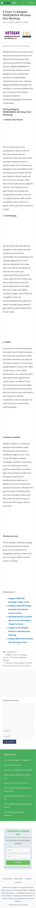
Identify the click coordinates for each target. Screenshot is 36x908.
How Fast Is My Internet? (13, 765)
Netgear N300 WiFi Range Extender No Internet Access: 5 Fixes (19, 609)
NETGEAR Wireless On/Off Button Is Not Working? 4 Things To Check (20, 620)
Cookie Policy (7, 879)
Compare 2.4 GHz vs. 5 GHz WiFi (15, 783)
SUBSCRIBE (18, 862)
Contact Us (18, 882)
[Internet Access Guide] (9, 2)
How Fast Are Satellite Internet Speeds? (18, 770)
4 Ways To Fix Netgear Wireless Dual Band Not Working (19, 631)
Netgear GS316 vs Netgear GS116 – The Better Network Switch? (15, 657)
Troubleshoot (11, 652)
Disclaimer (28, 879)
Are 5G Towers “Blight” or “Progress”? (17, 760)
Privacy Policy (18, 879)
